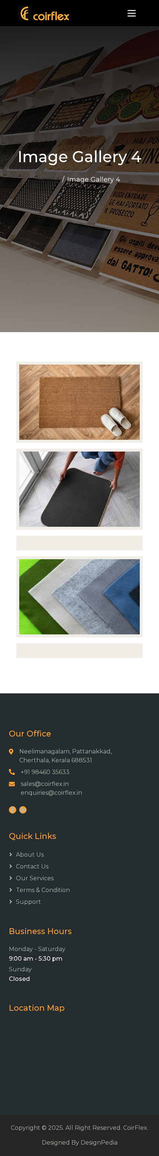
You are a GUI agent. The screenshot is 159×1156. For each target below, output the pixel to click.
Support (28, 901)
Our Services (35, 878)
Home (49, 179)
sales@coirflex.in (45, 783)
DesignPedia (99, 1142)
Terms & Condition (43, 890)
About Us (30, 854)
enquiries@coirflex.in (51, 792)
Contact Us (32, 866)
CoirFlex (135, 1127)
